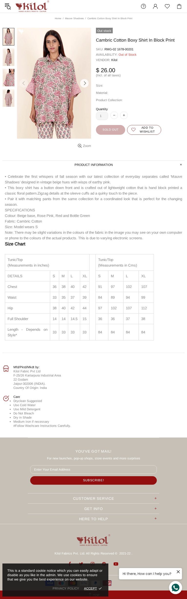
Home (58, 18)
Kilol (114, 60)
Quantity (102, 109)
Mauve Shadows (74, 18)
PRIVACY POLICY (66, 588)
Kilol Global (32, 6)
